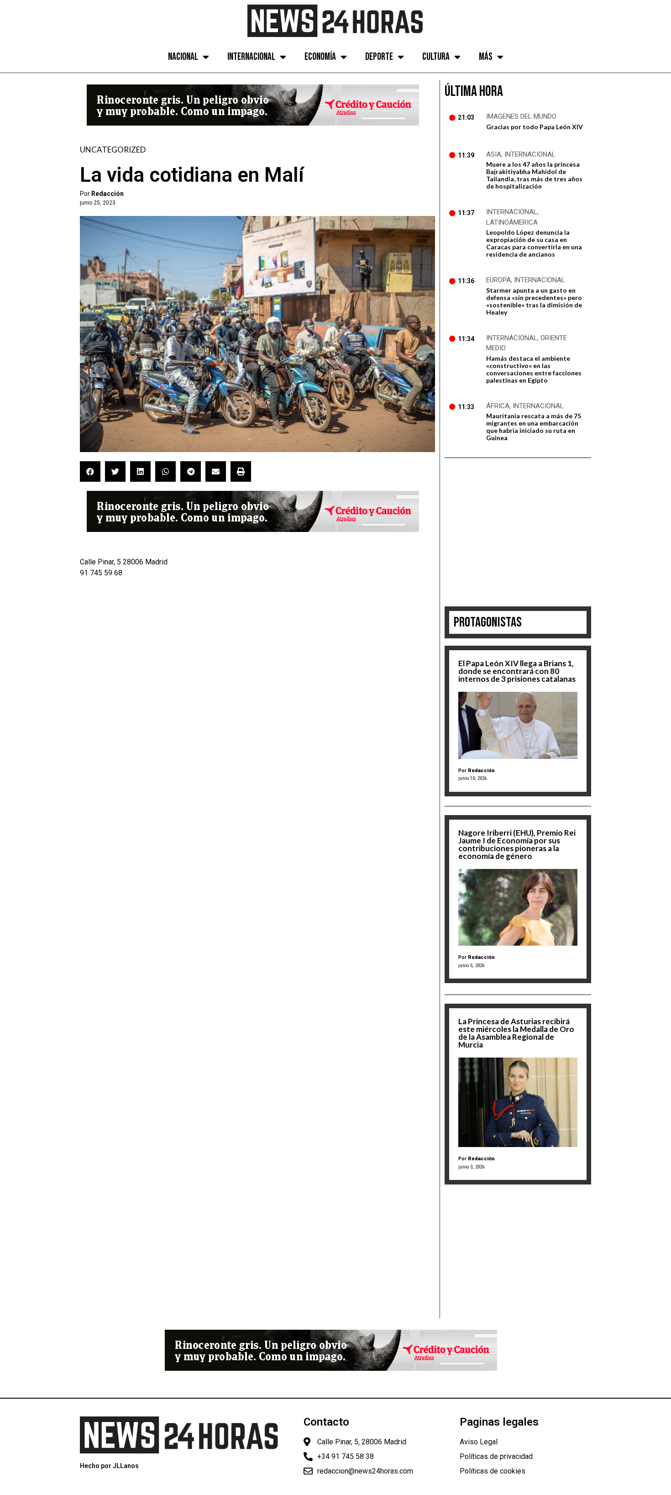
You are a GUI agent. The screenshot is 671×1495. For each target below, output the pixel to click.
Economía (320, 57)
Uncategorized (113, 149)
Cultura (436, 57)
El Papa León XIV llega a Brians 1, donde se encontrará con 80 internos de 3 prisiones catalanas (517, 671)
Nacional (183, 57)
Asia (493, 154)
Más (486, 57)
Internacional (251, 57)
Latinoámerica (512, 222)
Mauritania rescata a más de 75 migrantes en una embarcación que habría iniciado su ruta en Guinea (533, 427)
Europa (498, 280)
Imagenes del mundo (521, 116)
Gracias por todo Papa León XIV (534, 127)
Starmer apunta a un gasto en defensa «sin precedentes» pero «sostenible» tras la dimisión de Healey (534, 301)
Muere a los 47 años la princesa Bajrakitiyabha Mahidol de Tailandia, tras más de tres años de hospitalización (534, 175)
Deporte (379, 57)
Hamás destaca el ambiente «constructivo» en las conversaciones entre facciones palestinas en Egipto (534, 369)
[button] (90, 471)
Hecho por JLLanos (109, 1465)
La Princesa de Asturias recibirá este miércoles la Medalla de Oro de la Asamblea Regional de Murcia (516, 1032)
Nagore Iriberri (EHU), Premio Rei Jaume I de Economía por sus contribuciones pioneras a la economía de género (517, 844)
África (497, 406)
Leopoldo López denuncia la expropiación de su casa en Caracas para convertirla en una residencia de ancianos (534, 243)
